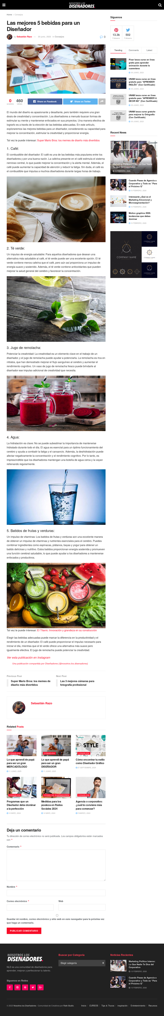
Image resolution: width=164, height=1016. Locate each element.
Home (9, 14)
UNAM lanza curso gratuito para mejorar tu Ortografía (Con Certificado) (142, 114)
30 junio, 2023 (44, 36)
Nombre (12, 886)
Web (60, 901)
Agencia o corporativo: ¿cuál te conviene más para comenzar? (89, 805)
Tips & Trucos (107, 1005)
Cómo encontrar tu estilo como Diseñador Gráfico (90, 761)
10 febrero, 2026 (122, 171)
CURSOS (93, 1005)
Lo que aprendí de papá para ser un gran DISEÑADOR (55, 763)
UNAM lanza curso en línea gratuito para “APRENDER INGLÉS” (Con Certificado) (142, 81)
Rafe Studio (68, 1005)
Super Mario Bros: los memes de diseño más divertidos (68, 140)
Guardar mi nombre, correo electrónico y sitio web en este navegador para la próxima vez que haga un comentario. (55, 920)
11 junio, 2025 (14, 771)
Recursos (152, 1005)
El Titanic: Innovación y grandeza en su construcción (67, 630)
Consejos (19, 14)
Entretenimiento (138, 1005)
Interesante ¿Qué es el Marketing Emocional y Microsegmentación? (140, 199)
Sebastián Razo (24, 36)
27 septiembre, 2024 (86, 767)
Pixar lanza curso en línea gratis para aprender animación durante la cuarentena (142, 64)
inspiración (122, 1005)
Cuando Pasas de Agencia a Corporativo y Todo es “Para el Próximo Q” (143, 183)
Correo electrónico (18, 901)
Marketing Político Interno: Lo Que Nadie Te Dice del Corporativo (132, 165)
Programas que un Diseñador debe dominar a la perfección (21, 805)
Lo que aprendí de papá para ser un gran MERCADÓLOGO (20, 763)
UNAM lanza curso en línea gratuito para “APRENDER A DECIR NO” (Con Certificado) (143, 98)
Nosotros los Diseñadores (25, 1005)
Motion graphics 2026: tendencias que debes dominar (140, 215)
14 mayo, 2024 (14, 813)
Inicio (83, 1005)
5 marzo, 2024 (83, 813)
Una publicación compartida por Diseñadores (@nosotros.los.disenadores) (50, 663)
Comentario (14, 846)
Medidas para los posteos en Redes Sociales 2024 (52, 805)
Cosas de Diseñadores (56, 795)
